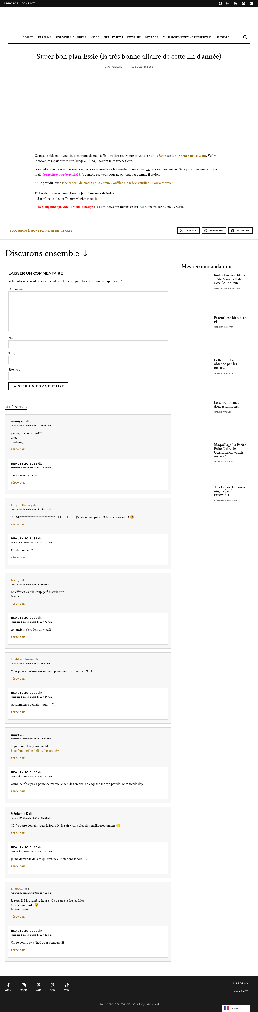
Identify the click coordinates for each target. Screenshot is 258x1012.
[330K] (24, 985)
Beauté (27, 37)
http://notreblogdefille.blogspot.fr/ (35, 751)
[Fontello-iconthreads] (235, 3)
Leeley (15, 580)
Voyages (151, 37)
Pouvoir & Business (71, 37)
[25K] (66, 985)
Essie (162, 155)
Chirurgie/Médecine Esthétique (187, 37)
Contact (241, 991)
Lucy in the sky (21, 505)
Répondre (18, 449)
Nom (11, 338)
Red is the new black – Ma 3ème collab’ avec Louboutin (230, 279)
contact (28, 3)
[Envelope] (251, 3)
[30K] (52, 985)
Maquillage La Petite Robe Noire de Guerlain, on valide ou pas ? (230, 450)
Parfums (44, 37)
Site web (14, 369)
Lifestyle (222, 37)
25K (66, 990)
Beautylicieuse (24, 463)
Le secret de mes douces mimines (226, 404)
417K (8, 990)
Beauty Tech (113, 37)
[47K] (38, 985)
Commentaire (19, 289)
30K (52, 990)
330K (23, 990)
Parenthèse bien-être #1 (230, 319)
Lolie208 (17, 889)
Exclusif (134, 37)
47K (38, 990)
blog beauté (19, 230)
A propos (10, 3)
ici (147, 169)
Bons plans (40, 230)
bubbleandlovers (22, 659)
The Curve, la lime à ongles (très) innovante (229, 491)
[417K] (8, 985)
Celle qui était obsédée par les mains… (225, 364)
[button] (245, 37)
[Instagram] (228, 3)
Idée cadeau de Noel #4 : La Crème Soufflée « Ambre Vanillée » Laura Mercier (117, 182)
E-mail (12, 354)
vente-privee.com (193, 155)
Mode (95, 37)
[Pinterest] (243, 3)
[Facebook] (220, 3)
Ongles (66, 230)
